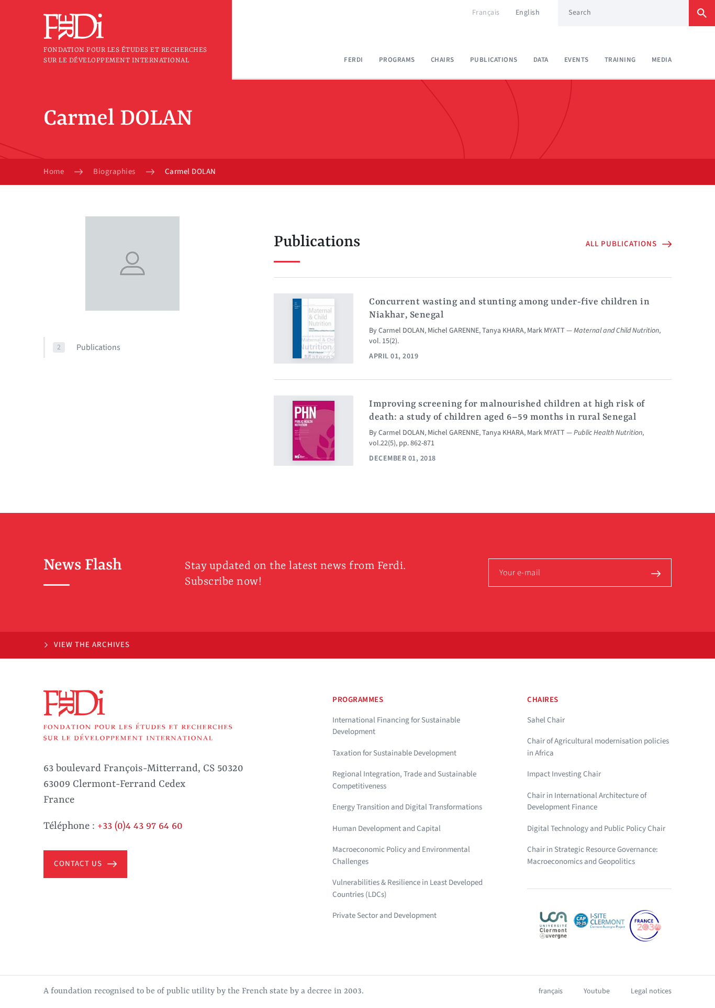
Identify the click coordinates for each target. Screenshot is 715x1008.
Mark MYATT (546, 330)
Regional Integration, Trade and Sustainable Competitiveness (404, 780)
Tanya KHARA (503, 330)
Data (541, 59)
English (528, 12)
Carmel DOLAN (401, 330)
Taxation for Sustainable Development (394, 753)
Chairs (442, 59)
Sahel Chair (546, 720)
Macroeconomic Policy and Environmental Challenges (401, 855)
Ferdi (353, 59)
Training (620, 59)
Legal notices (651, 991)
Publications (494, 59)
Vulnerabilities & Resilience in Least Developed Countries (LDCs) (407, 888)
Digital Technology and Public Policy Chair (596, 828)
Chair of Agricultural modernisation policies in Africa (598, 747)
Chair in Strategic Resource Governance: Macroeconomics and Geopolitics (592, 855)
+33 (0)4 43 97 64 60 (140, 826)
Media (662, 59)
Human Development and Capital (386, 828)
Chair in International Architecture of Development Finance (586, 801)
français (551, 991)
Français (486, 12)
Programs (397, 59)
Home (53, 172)
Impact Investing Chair (564, 774)
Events (576, 59)
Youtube (597, 991)
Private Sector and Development (384, 915)
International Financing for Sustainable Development (396, 726)
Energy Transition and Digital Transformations (407, 807)
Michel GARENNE (453, 330)
